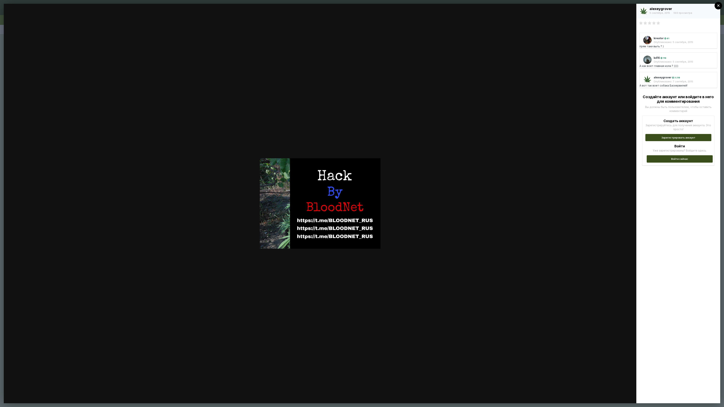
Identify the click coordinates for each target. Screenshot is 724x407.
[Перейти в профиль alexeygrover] (644, 11)
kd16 (657, 57)
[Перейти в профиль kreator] (647, 40)
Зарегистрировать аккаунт (678, 137)
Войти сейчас (679, 158)
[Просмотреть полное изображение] (630, 11)
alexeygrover (661, 9)
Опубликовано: (673, 42)
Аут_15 (28, 13)
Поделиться (619, 396)
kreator (659, 38)
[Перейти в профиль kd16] (647, 60)
